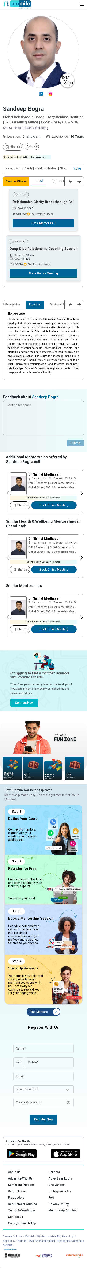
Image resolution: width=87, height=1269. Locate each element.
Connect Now (24, 702)
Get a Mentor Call (43, 223)
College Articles (60, 1191)
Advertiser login (60, 1178)
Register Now (43, 1119)
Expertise (34, 304)
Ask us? (32, 146)
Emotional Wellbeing (62, 304)
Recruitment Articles (22, 1204)
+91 (18, 1062)
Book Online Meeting (43, 273)
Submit (75, 443)
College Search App (22, 1223)
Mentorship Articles (62, 1210)
